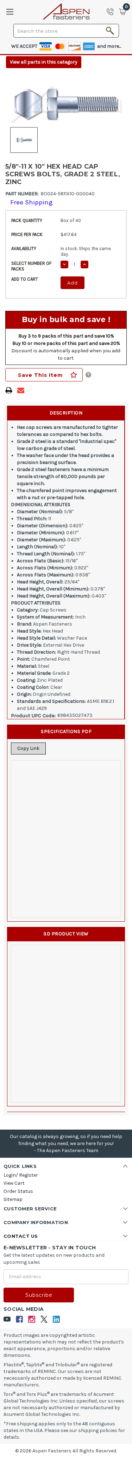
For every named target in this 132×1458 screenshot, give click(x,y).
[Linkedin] (56, 1319)
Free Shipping (31, 202)
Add (72, 283)
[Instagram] (32, 1319)
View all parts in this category (43, 62)
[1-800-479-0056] (112, 11)
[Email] (20, 390)
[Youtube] (7, 1319)
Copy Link (28, 748)
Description (66, 413)
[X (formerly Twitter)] (44, 1319)
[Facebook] (19, 1319)
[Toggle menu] (9, 11)
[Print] (8, 390)
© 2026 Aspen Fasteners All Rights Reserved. (66, 1451)
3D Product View (66, 934)
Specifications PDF (66, 731)
